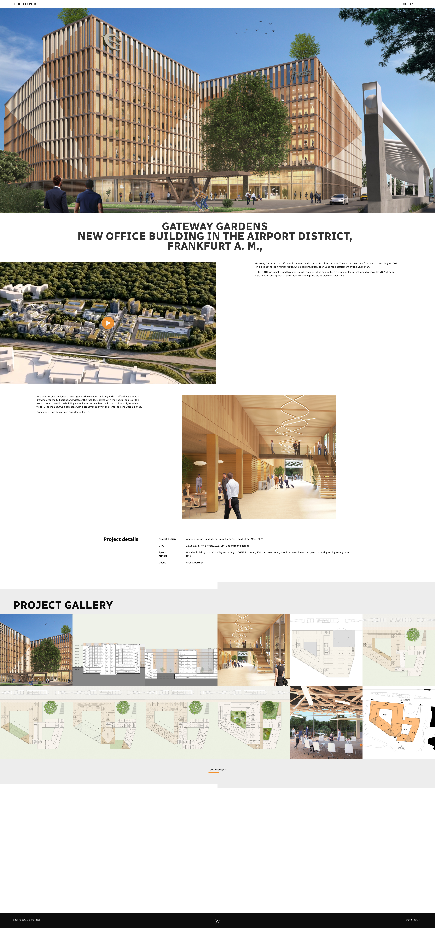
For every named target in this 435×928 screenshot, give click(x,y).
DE (405, 3)
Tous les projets (217, 769)
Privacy (417, 920)
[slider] (99, 381)
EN (411, 3)
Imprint (409, 920)
